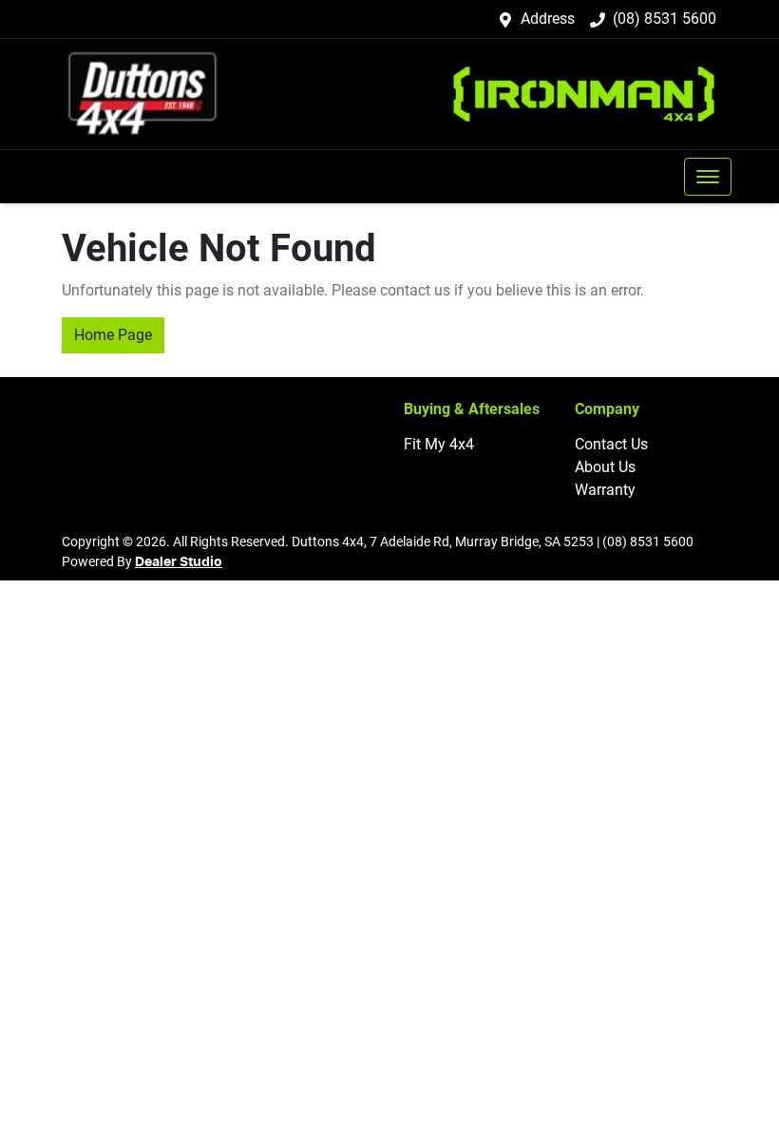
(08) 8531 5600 (664, 19)
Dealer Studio (178, 562)
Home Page (113, 335)
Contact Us (611, 444)
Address (548, 19)
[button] (708, 177)
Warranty (605, 490)
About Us (605, 467)
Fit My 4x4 (439, 444)
